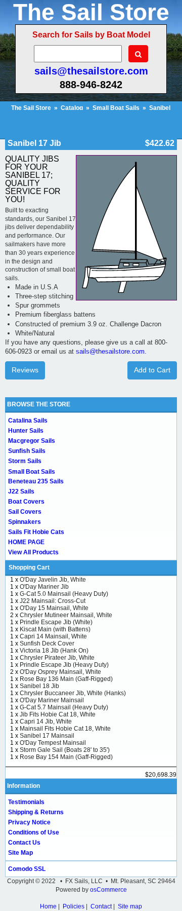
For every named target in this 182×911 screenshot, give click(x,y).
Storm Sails (24, 461)
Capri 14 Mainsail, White (53, 636)
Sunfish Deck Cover (47, 643)
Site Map (20, 852)
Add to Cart (152, 370)
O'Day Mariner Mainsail (52, 700)
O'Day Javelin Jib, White (53, 579)
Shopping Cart (29, 567)
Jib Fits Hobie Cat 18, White (58, 714)
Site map (130, 906)
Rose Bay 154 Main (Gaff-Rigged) (66, 757)
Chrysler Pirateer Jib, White (57, 657)
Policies (73, 906)
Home (48, 906)
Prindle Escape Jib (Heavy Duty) (64, 664)
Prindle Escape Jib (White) (56, 622)
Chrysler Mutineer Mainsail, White (66, 615)
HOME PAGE (26, 542)
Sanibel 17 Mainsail (47, 735)
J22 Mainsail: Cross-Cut (52, 600)
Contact (101, 906)
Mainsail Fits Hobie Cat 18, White (65, 728)
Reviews (25, 370)
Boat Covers (26, 501)
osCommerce (108, 889)
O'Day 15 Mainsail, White (54, 608)
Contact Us (24, 842)
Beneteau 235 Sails (36, 481)
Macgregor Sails (31, 440)
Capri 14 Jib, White (46, 721)
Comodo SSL (27, 868)
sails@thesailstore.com (91, 71)
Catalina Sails (28, 420)
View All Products (33, 552)
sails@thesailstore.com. (111, 351)
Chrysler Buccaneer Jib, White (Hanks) (73, 693)
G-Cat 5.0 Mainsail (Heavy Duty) (64, 593)
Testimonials (26, 802)
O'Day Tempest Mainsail (53, 742)
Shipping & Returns (36, 812)
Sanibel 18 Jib (39, 686)
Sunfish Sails (27, 450)
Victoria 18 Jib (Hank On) (54, 650)
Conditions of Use (33, 832)
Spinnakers (24, 521)
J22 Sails (21, 491)
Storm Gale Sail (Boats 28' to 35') (65, 749)
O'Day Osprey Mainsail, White (60, 671)
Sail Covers (24, 511)
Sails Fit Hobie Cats (36, 532)
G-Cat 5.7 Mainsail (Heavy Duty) (64, 707)
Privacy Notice (29, 822)
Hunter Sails (25, 430)
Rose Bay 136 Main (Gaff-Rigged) (66, 678)
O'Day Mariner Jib (44, 586)
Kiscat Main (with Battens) (55, 629)
